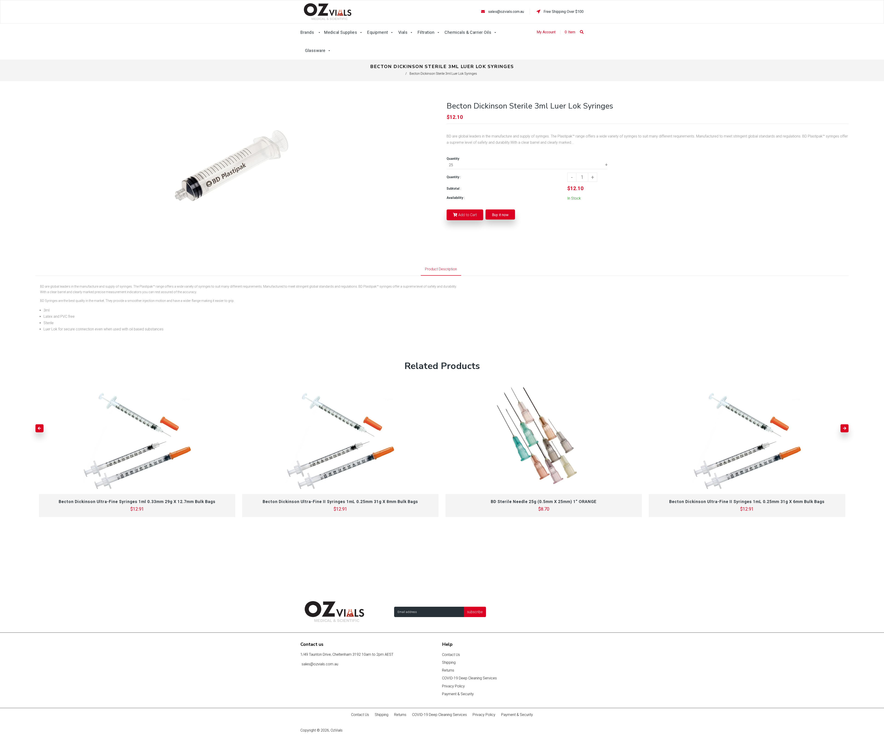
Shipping (449, 662)
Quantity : (454, 177)
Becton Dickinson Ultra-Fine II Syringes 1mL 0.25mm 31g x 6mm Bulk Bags (747, 501)
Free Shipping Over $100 (563, 11)
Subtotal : (454, 188)
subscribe (475, 612)
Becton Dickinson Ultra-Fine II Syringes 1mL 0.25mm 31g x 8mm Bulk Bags (340, 501)
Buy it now (500, 215)
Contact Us (451, 654)
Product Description (441, 269)
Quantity (453, 158)
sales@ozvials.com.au (506, 11)
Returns (448, 670)
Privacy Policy (453, 686)
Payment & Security (458, 694)
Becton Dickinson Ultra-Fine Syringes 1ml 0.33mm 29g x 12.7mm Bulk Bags (137, 501)
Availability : (456, 198)
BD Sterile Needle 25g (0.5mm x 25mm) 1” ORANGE (543, 501)
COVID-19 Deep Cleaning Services (469, 678)
